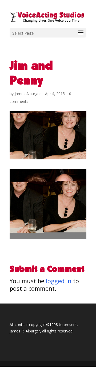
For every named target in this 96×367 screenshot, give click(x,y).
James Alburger (28, 93)
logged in (58, 281)
